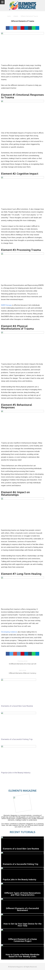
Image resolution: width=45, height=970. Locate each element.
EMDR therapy (6, 305)
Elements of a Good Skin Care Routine (17, 706)
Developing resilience (9, 632)
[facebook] (8, 28)
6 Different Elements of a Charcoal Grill (22, 662)
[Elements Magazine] (22, 5)
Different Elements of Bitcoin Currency (22, 671)
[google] (15, 28)
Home (9, 16)
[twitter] (11, 28)
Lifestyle (15, 16)
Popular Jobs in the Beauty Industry (15, 772)
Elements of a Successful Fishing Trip (17, 739)
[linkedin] (26, 28)
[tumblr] (30, 28)
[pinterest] (22, 28)
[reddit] (19, 28)
